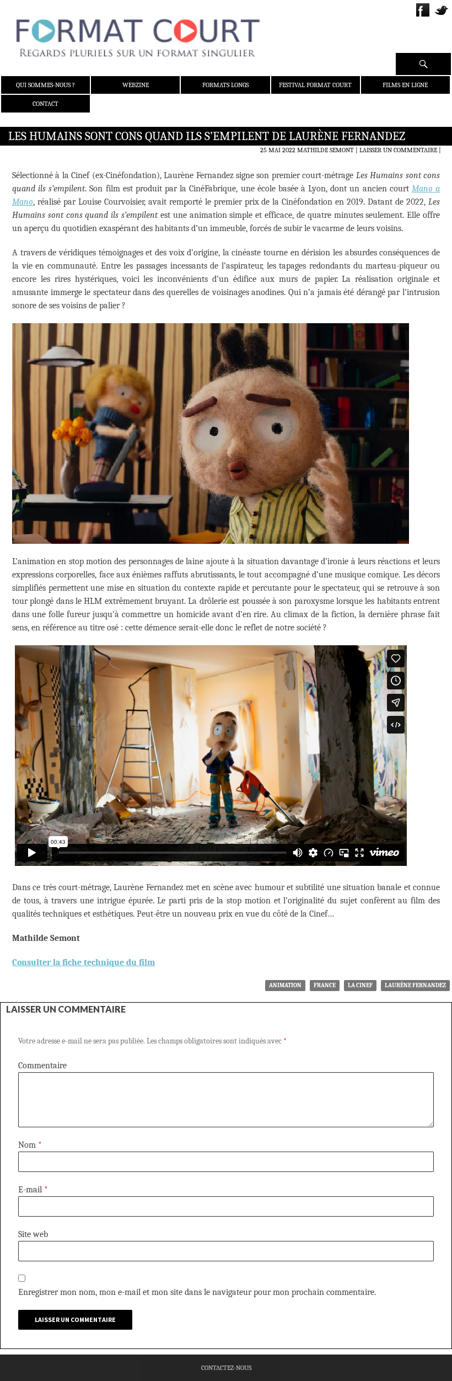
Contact (45, 104)
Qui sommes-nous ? (45, 85)
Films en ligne (405, 85)
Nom (30, 1145)
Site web (33, 1234)
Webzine (135, 85)
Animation (285, 985)
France (325, 985)
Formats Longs (225, 85)
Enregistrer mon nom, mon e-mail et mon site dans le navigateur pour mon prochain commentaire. (197, 1292)
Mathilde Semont (325, 150)
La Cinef (360, 985)
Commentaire (42, 1065)
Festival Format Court (315, 85)
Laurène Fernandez (415, 985)
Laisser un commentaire (398, 150)
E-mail (33, 1190)
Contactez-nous (226, 1368)
